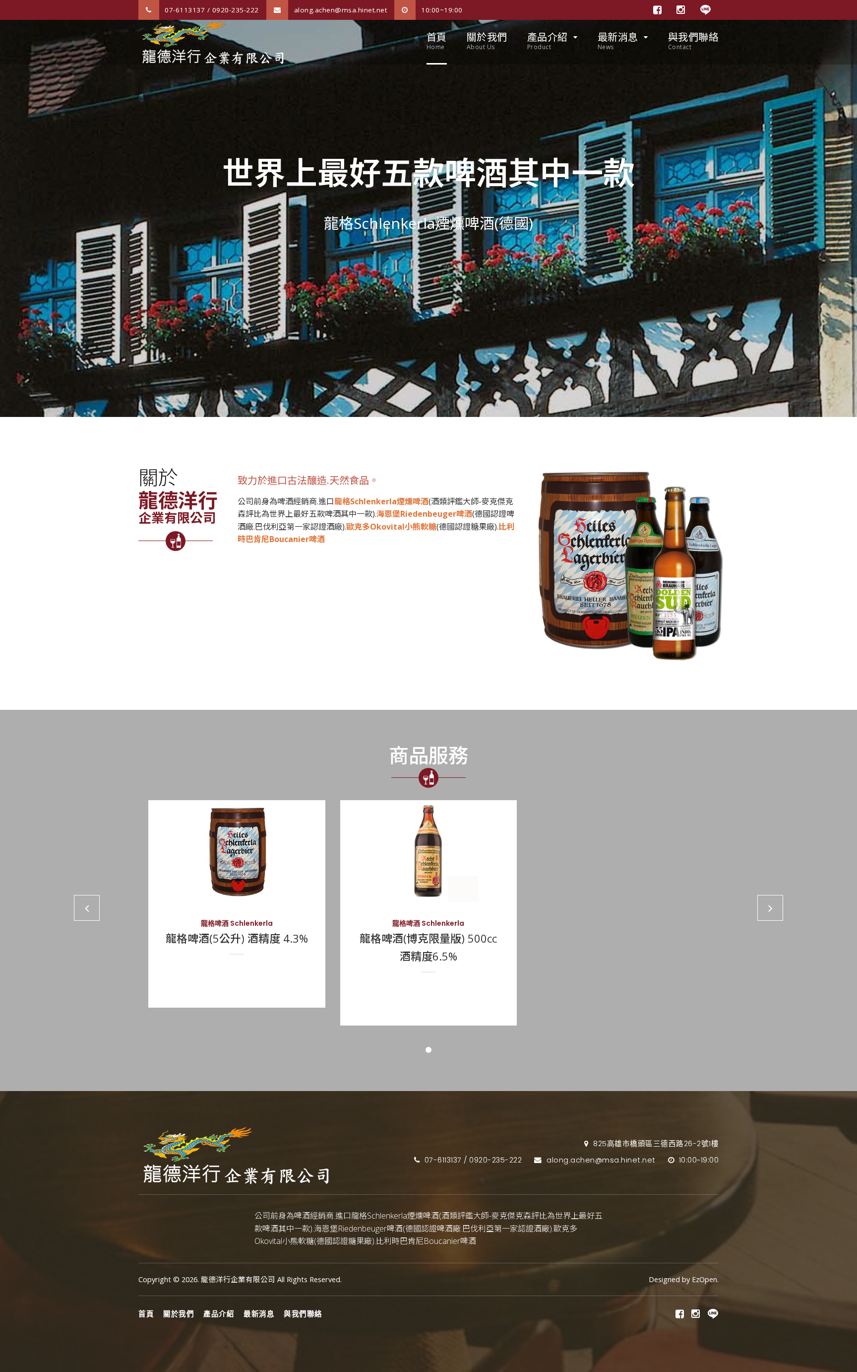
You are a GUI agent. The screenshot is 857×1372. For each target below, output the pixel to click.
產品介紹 (547, 40)
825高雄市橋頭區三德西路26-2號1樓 (655, 1144)
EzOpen (704, 1279)
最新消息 (618, 40)
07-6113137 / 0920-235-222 (211, 9)
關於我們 (487, 40)
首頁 (437, 40)
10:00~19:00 (441, 9)
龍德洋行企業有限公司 (238, 1279)
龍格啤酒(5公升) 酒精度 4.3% (237, 938)
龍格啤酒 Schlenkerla (237, 923)
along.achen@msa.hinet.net (339, 9)
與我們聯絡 (693, 40)
